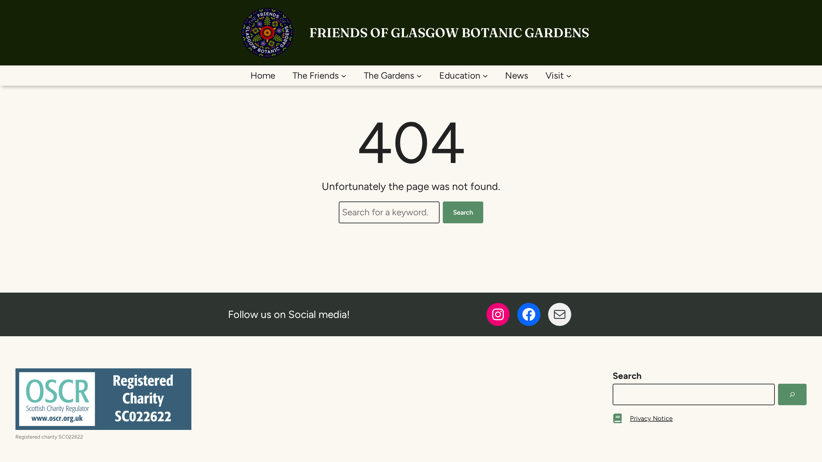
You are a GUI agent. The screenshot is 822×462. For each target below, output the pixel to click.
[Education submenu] (485, 75)
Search (463, 212)
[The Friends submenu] (343, 75)
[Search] (792, 395)
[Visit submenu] (569, 75)
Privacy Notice (651, 418)
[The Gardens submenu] (419, 75)
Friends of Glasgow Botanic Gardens (449, 32)
